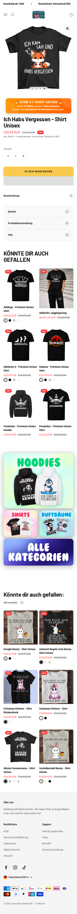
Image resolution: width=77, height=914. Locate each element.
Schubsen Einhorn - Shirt (53, 708)
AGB (6, 831)
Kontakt (46, 843)
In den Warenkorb (38, 171)
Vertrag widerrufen (52, 831)
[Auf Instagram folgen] (15, 867)
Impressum (10, 843)
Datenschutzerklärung (16, 837)
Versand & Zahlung (52, 849)
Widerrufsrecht (12, 849)
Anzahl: (8, 149)
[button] (38, 182)
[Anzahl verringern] (8, 156)
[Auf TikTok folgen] (24, 867)
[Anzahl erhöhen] (23, 156)
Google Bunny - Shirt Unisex (19, 649)
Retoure (8, 855)
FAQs (45, 837)
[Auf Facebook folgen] (6, 867)
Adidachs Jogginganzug (53, 312)
